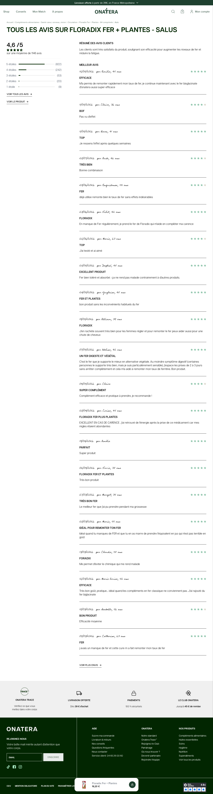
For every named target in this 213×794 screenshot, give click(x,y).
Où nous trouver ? (150, 751)
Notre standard (149, 735)
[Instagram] (20, 767)
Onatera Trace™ (149, 739)
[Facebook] (14, 767)
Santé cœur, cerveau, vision (53, 22)
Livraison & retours (101, 739)
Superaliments (186, 755)
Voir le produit (17, 101)
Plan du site (47, 786)
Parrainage (146, 747)
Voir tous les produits (190, 759)
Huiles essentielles (188, 739)
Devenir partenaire (151, 755)
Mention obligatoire (26, 786)
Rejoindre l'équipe (150, 759)
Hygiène (183, 747)
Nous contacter (99, 751)
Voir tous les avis (19, 94)
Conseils (21, 11)
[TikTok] (8, 767)
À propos (57, 11)
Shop (6, 11)
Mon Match (39, 11)
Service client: (107, 755)
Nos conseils (98, 743)
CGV (9, 786)
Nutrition (183, 751)
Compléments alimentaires (27, 22)
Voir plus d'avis (90, 665)
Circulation (72, 22)
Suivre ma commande (103, 735)
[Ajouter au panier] (132, 784)
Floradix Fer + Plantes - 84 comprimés (96, 22)
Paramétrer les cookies (71, 786)
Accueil (10, 22)
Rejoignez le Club (150, 743)
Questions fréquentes (103, 747)
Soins (182, 743)
